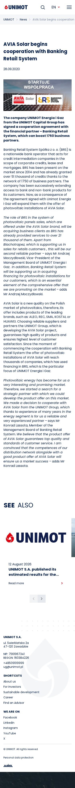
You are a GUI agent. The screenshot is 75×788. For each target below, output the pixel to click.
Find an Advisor (13, 703)
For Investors (12, 687)
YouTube (9, 733)
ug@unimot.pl (13, 667)
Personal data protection (18, 757)
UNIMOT (8, 19)
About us (9, 681)
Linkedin (8, 722)
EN (54, 7)
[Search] (42, 7)
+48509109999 (13, 663)
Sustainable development (21, 692)
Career (8, 697)
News (23, 19)
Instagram (10, 728)
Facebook (10, 717)
